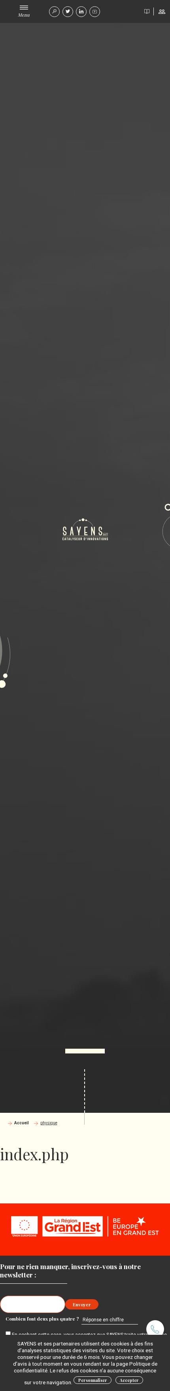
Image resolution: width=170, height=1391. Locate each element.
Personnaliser (92, 1380)
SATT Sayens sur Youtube (94, 11)
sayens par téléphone (155, 1329)
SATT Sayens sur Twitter (67, 11)
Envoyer (82, 1305)
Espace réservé (161, 11)
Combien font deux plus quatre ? (43, 1318)
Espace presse (146, 11)
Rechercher (54, 11)
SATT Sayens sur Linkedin (81, 11)
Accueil (21, 1123)
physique (48, 1123)
